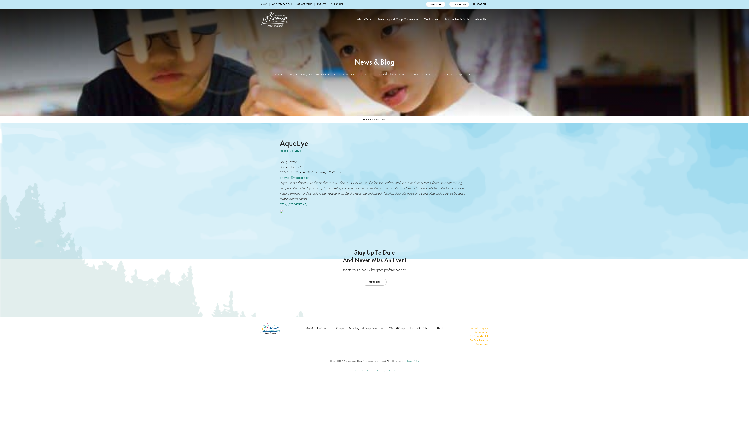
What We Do (364, 19)
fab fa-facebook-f (479, 336)
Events (321, 4)
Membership (304, 4)
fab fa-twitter (481, 332)
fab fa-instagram (479, 328)
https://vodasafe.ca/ (294, 204)
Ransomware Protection (387, 370)
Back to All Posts (375, 119)
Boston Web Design (363, 370)
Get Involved (431, 19)
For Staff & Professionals (315, 328)
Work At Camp (397, 328)
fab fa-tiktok (482, 344)
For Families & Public (457, 19)
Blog (263, 4)
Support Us (435, 4)
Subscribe (337, 4)
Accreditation (282, 4)
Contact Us (459, 4)
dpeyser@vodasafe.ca (294, 177)
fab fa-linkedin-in (479, 340)
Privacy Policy (413, 361)
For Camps (338, 328)
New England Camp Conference (398, 19)
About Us (480, 19)
